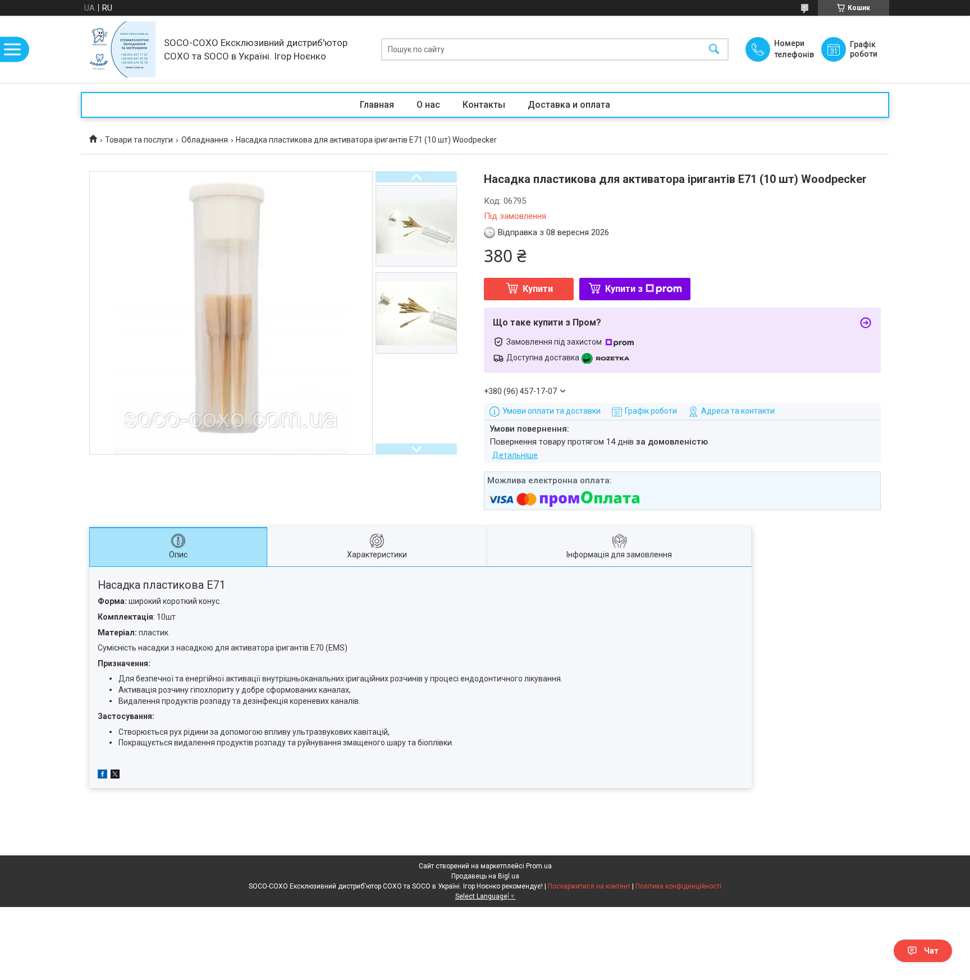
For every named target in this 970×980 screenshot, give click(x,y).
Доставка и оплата (569, 104)
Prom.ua (539, 866)
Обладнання (204, 139)
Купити (538, 288)
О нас (428, 104)
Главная (377, 104)
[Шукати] (714, 49)
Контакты (484, 104)
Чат (931, 950)
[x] (115, 775)
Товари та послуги (139, 139)
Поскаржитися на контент (589, 886)
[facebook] (102, 775)
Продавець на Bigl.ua (485, 876)
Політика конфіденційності (678, 886)
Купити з (624, 288)
